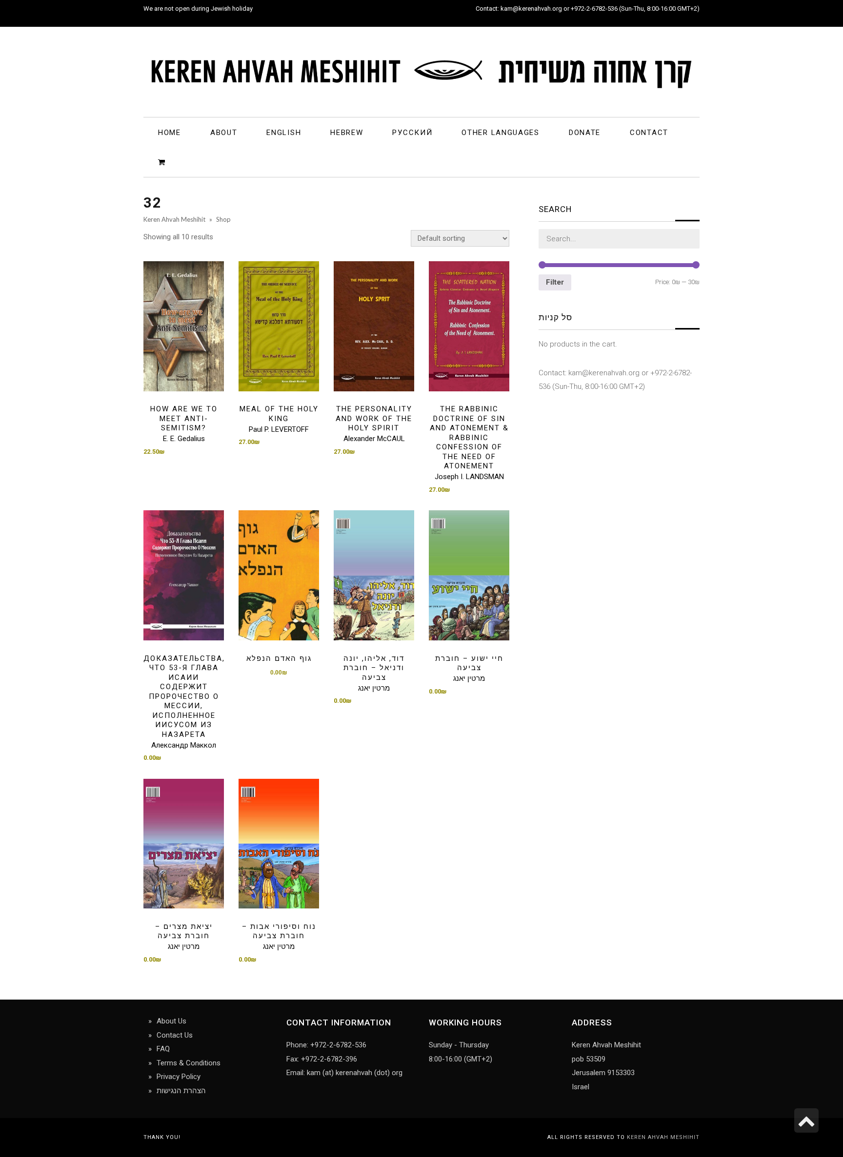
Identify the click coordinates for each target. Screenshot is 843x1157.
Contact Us (175, 1035)
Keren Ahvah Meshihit (663, 1137)
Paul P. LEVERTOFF (279, 429)
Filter (555, 282)
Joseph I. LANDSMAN (469, 476)
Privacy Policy (179, 1076)
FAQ (163, 1048)
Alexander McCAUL (374, 438)
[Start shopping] (163, 161)
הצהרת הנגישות (181, 1090)
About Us (171, 1021)
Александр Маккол (183, 745)
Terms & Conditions (189, 1063)
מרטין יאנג (374, 688)
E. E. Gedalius (184, 438)
